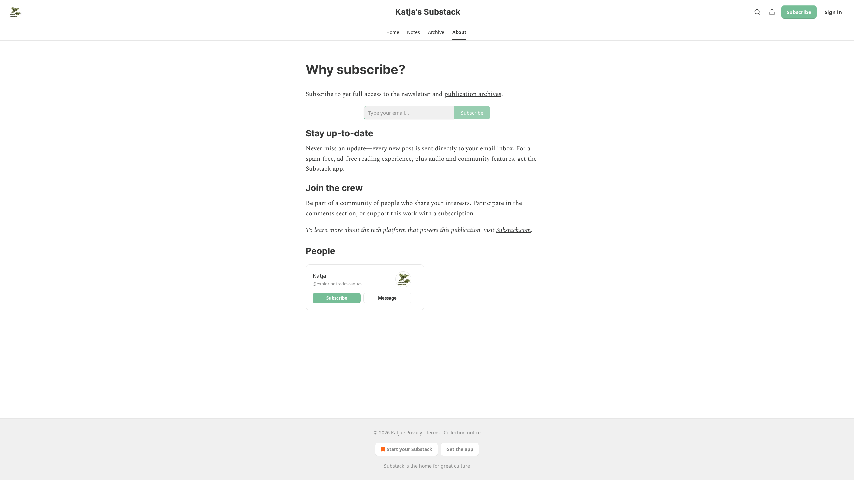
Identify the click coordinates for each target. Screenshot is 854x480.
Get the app (459, 449)
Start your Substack (409, 449)
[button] (392, 32)
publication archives (472, 94)
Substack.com (513, 230)
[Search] (757, 12)
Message (387, 298)
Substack (394, 466)
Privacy (414, 432)
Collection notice (462, 432)
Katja (319, 275)
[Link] (296, 69)
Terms (433, 432)
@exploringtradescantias (337, 284)
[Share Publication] (772, 12)
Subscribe (799, 12)
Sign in (833, 12)
